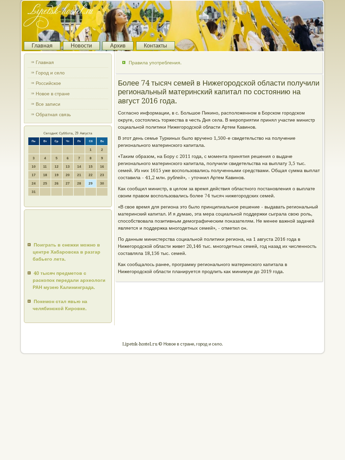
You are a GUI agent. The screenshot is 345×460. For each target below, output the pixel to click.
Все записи (48, 104)
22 (91, 175)
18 (45, 175)
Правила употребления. (155, 62)
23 (102, 175)
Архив (118, 45)
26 (57, 183)
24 (34, 183)
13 (68, 166)
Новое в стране (53, 93)
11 (45, 166)
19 (57, 175)
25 (45, 183)
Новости (81, 45)
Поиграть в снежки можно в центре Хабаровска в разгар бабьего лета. (66, 252)
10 (34, 166)
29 (91, 183)
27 (68, 183)
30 (102, 183)
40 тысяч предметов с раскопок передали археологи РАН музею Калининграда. (69, 280)
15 (91, 166)
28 (79, 183)
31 (34, 192)
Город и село (50, 72)
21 (79, 175)
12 (57, 166)
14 (79, 166)
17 (34, 175)
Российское (48, 83)
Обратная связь (53, 114)
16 (102, 166)
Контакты (155, 45)
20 (68, 175)
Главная (42, 45)
